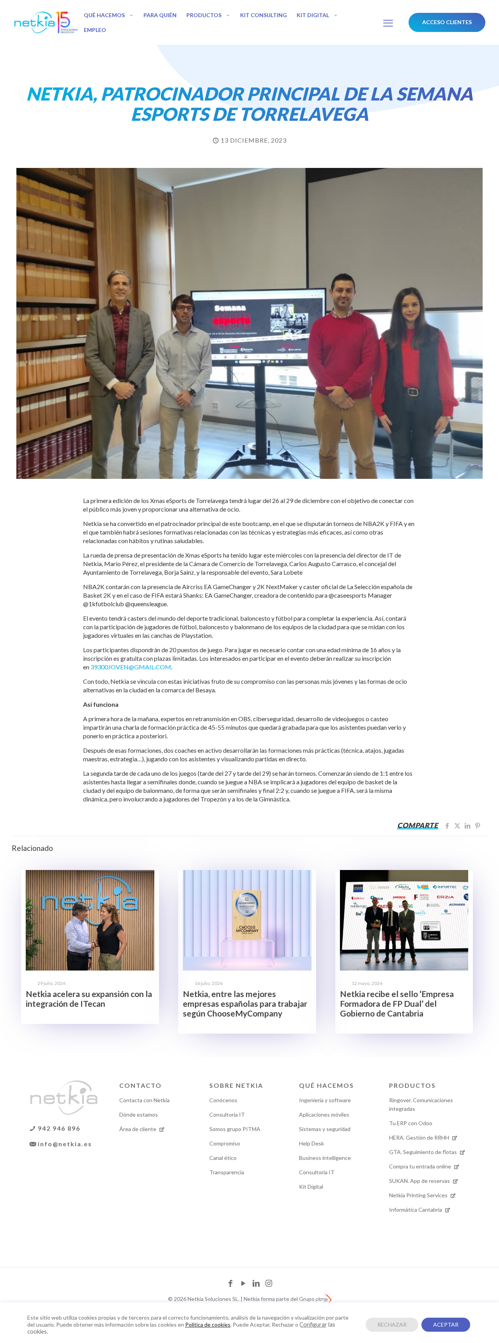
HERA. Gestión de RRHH (419, 1137)
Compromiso (224, 1143)
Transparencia (226, 1172)
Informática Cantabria (416, 1209)
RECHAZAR (392, 1324)
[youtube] (243, 1284)
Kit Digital (311, 1186)
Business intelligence (325, 1157)
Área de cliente (138, 1129)
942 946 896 (58, 1128)
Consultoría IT (227, 1114)
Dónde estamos (138, 1114)
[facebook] (231, 1284)
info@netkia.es (64, 1143)
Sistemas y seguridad (324, 1129)
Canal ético (223, 1157)
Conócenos (223, 1100)
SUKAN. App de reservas (420, 1180)
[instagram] (269, 1284)
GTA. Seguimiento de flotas (423, 1152)
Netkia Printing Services (419, 1195)
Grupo (307, 1298)
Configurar (313, 1324)
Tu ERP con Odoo (410, 1123)
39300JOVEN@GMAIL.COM (130, 667)
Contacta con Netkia (144, 1100)
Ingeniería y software (325, 1100)
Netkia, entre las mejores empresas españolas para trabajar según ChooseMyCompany (245, 1003)
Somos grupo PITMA (234, 1129)
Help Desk (311, 1143)
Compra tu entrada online (420, 1166)
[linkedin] (256, 1284)
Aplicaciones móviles (324, 1114)
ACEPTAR (445, 1324)
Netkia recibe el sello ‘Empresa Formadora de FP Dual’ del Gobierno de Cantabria (397, 1003)
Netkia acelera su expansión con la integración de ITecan (89, 998)
